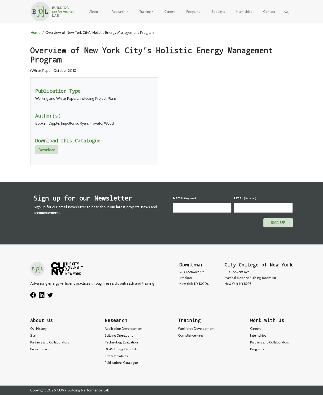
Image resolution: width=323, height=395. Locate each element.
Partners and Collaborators (49, 342)
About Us (41, 320)
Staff (34, 335)
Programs (193, 11)
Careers (169, 11)
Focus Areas (124, 23)
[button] (286, 11)
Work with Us (267, 320)
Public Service (103, 43)
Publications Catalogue (121, 362)
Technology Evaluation (132, 43)
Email (245, 198)
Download (46, 150)
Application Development (123, 328)
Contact (269, 11)
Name (184, 198)
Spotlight (218, 11)
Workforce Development (161, 23)
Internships (244, 11)
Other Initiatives (116, 356)
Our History (101, 23)
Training (145, 11)
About (93, 11)
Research (118, 11)
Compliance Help (190, 335)
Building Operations (119, 335)
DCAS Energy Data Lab (121, 349)
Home (35, 32)
